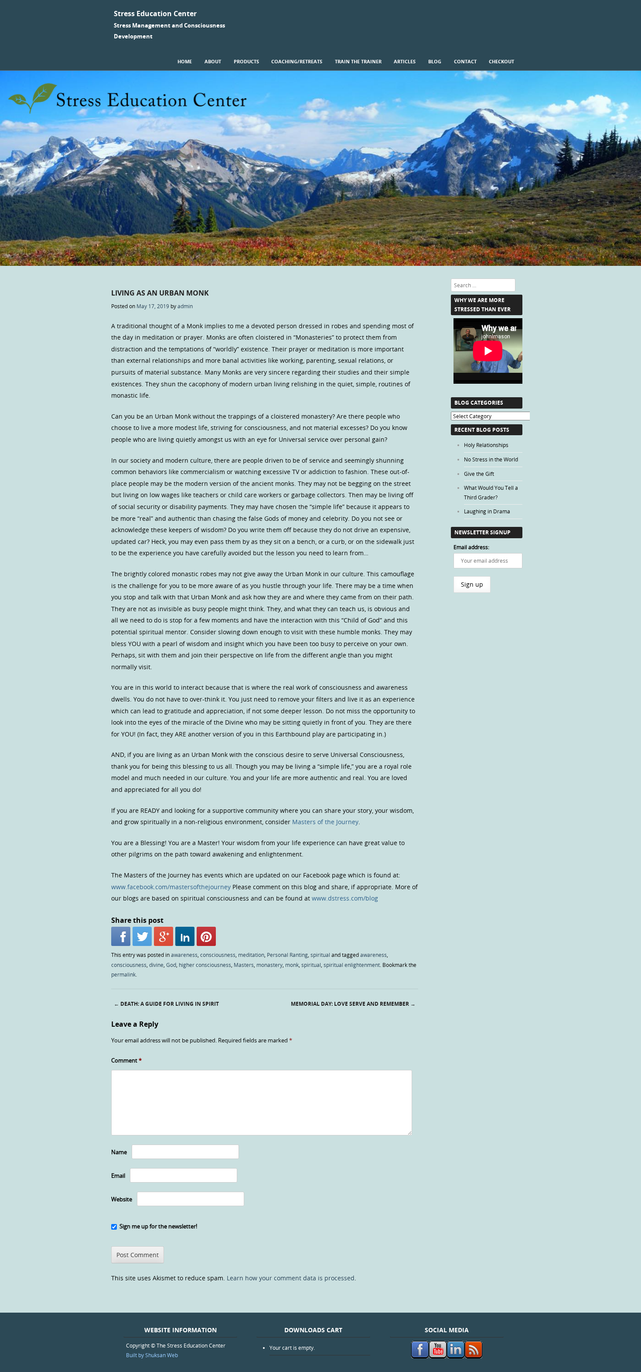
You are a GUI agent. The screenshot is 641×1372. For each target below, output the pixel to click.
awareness (184, 954)
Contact (465, 61)
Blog (434, 61)
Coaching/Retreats (296, 61)
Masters (244, 964)
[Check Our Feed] (473, 1356)
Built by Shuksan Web (152, 1354)
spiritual (320, 954)
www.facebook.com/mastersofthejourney (171, 887)
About (213, 61)
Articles (405, 61)
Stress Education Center (155, 13)
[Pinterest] (206, 936)
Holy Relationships (486, 444)
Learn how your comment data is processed (291, 1278)
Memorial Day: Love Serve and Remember (353, 1004)
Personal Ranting (287, 954)
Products (246, 61)
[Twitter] (142, 936)
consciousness (217, 954)
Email (118, 1175)
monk (292, 964)
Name (119, 1152)
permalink (123, 974)
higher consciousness (205, 964)
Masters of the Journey (325, 822)
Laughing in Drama (487, 511)
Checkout (501, 61)
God (171, 964)
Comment (126, 1060)
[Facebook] (120, 936)
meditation (251, 954)
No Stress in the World (491, 459)
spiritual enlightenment (352, 964)
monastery (269, 964)
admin (185, 306)
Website (121, 1199)
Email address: (471, 546)
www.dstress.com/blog (345, 898)
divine (156, 964)
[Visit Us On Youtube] (438, 1356)
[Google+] (163, 936)
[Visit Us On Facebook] (420, 1356)
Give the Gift (479, 473)
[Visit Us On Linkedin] (455, 1356)
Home (184, 61)
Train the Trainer (358, 61)
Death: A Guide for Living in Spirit (166, 1004)
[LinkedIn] (184, 936)
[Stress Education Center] (320, 263)
